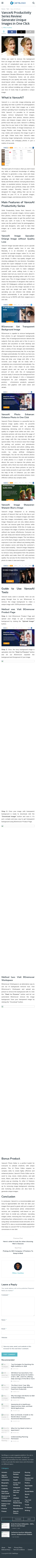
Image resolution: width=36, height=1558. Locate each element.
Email (4, 1329)
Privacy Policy (18, 1548)
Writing (27, 1510)
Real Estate (28, 1486)
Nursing (27, 1472)
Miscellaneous (18, 1508)
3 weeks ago (15, 1381)
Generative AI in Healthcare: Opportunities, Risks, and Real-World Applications (22, 1406)
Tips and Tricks (28, 1501)
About (3, 1548)
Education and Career (5, 1492)
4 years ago (15, 1441)
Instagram (16, 1488)
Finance (4, 1508)
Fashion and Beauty (6, 1505)
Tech (7, 9)
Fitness (4, 1511)
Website (4, 1338)
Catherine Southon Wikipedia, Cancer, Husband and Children (21, 1533)
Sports (27, 1494)
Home (3, 9)
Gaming (15, 1477)
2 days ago (15, 1369)
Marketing (16, 1506)
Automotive (5, 1480)
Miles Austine (7, 28)
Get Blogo (15, 1553)
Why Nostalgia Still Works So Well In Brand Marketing (22, 1397)
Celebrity (5, 1489)
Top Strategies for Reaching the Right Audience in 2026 (22, 1365)
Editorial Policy (6, 1550)
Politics (27, 1483)
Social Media (29, 1491)
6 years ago (15, 1432)
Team (9, 1548)
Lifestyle (16, 1498)
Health (15, 1480)
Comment (5, 1295)
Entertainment (6, 1501)
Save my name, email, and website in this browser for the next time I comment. (17, 1348)
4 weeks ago (15, 1391)
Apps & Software (15, 9)
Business (4, 1486)
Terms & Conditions (19, 1550)
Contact (30, 1550)
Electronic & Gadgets (6, 1497)
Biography (5, 1483)
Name (4, 1320)
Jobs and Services (16, 1491)
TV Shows (28, 1508)
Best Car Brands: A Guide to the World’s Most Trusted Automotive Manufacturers (22, 1417)
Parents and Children (29, 1479)
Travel (27, 1505)
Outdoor (28, 1475)
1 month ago (16, 1410)
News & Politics (15, 1512)
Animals (4, 1472)
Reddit (27, 1489)
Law (14, 1495)
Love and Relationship (17, 1502)
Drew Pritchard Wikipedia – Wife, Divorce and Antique (22, 1525)
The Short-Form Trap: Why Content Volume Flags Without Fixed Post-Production (22, 1387)
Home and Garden (16, 1484)
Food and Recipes (16, 1473)
